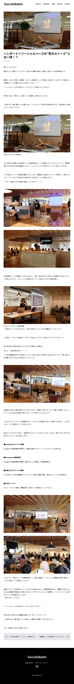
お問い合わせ (29, 663)
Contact (67, 4)
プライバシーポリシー (42, 663)
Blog (53, 4)
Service (38, 4)
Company (46, 4)
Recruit (59, 4)
